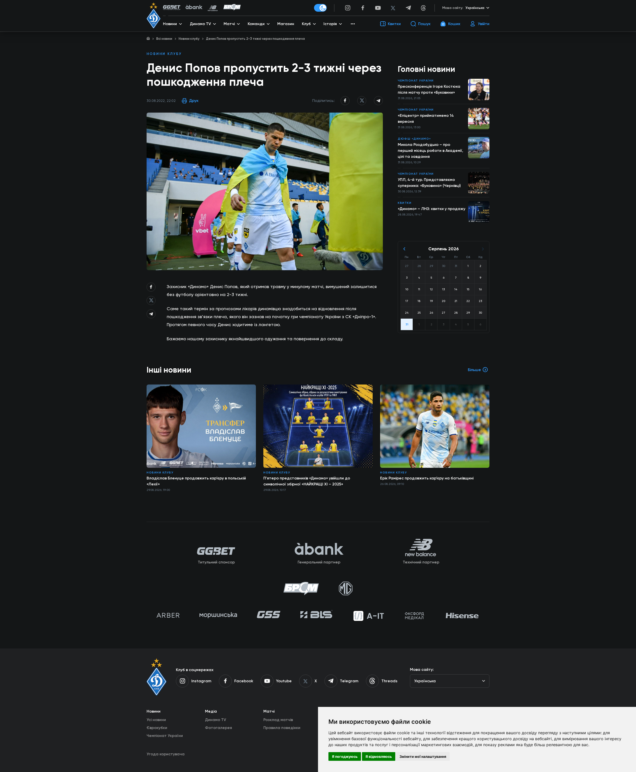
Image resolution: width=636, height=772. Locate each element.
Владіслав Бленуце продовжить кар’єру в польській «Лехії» (196, 481)
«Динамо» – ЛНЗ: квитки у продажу (431, 208)
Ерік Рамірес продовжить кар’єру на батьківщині (427, 478)
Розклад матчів (278, 719)
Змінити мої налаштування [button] (422, 756)
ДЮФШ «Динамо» (414, 138)
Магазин (285, 23)
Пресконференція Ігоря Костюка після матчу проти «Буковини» (429, 89)
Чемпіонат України (416, 80)
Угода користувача (166, 754)
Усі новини (156, 719)
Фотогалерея (218, 727)
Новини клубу (189, 39)
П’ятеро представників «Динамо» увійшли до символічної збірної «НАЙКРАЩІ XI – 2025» (306, 481)
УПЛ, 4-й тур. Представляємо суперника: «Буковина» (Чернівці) (429, 182)
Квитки (404, 203)
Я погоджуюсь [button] (345, 756)
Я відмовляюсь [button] (378, 756)
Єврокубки (157, 727)
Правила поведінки (281, 727)
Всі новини (164, 39)
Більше (474, 369)
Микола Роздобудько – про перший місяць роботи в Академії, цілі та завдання (430, 150)
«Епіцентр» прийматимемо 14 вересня (426, 118)
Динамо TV (215, 719)
